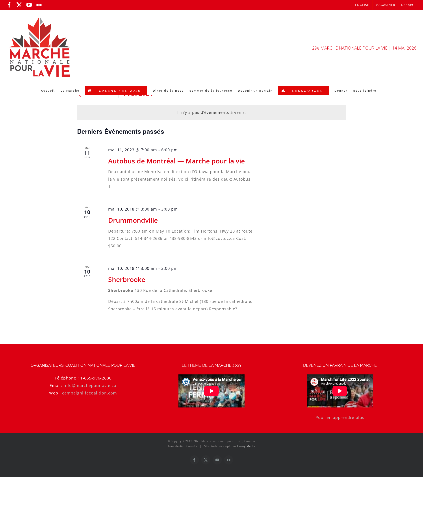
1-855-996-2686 (95, 378)
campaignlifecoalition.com (89, 393)
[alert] (211, 112)
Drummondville (133, 220)
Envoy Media (246, 446)
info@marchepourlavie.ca (90, 385)
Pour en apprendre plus (339, 417)
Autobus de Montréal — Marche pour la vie (176, 160)
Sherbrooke (126, 279)
